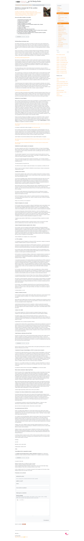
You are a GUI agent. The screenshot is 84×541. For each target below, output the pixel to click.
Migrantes (32, 13)
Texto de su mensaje (19, 495)
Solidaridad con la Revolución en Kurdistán (62, 34)
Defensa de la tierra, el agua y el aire (31, 11)
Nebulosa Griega (60, 24)
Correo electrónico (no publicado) (21, 487)
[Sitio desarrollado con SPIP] (67, 533)
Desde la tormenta (61, 20)
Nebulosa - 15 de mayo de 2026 (61, 58)
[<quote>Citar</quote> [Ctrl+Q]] (22, 500)
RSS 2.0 (26, 536)
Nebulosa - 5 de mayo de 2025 (61, 69)
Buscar (58, 50)
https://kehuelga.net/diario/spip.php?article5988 (22, 90)
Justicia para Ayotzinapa (19, 15)
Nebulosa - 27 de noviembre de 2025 (62, 62)
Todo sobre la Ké (60, 46)
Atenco (36, 13)
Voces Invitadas (60, 42)
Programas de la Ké (25, 5)
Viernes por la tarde (61, 38)
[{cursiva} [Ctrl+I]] (19, 500)
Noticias (58, 10)
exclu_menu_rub (18, 12)
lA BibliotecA (59, 8)
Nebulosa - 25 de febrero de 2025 (62, 72)
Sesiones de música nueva (62, 32)
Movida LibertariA (38, 12)
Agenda (58, 7)
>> (67, 51)
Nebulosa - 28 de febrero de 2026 (62, 60)
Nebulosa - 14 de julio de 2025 (61, 65)
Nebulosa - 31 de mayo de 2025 (61, 67)
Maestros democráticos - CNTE (24, 13)
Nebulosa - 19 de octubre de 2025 (62, 64)
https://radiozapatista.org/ (35, 127)
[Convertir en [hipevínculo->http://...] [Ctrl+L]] (20, 500)
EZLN (17, 13)
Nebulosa (30, 5)
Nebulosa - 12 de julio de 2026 (61, 57)
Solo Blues (60, 36)
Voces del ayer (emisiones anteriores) (62, 40)
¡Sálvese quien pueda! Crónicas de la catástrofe (63, 44)
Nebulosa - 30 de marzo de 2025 (62, 71)
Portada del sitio (18, 5)
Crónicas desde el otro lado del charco (63, 15)
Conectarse (21, 536)
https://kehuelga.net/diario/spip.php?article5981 (22, 57)
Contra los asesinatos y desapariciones (28, 12)
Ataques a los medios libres (20, 11)
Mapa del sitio (17, 536)
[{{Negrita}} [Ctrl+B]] (17, 500)
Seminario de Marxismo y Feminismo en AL (62, 30)
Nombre (17, 483)
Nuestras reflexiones (60, 11)
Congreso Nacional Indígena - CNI (30, 15)
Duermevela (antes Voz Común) (63, 21)
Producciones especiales (62, 27)
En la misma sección (61, 54)
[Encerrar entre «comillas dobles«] (23, 500)
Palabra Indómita (60, 26)
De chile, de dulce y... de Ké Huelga (62, 18)
